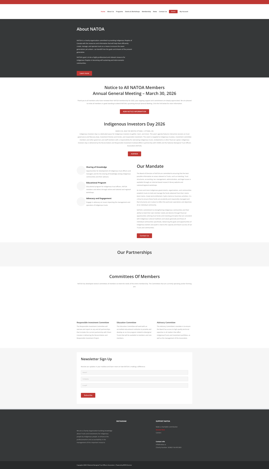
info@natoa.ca (161, 444)
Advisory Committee (166, 322)
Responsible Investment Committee (93, 322)
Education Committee (126, 322)
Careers (158, 433)
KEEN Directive (127, 465)
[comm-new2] (134, 295)
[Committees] (94, 295)
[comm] (174, 295)
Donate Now (160, 430)
